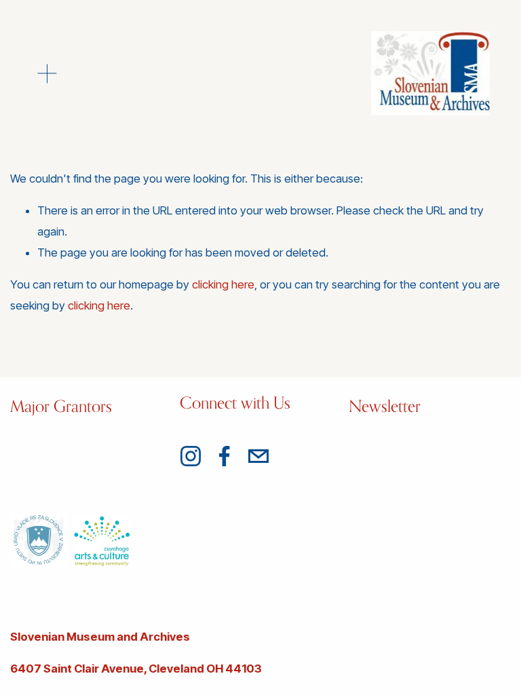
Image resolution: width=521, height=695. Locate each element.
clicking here (223, 284)
